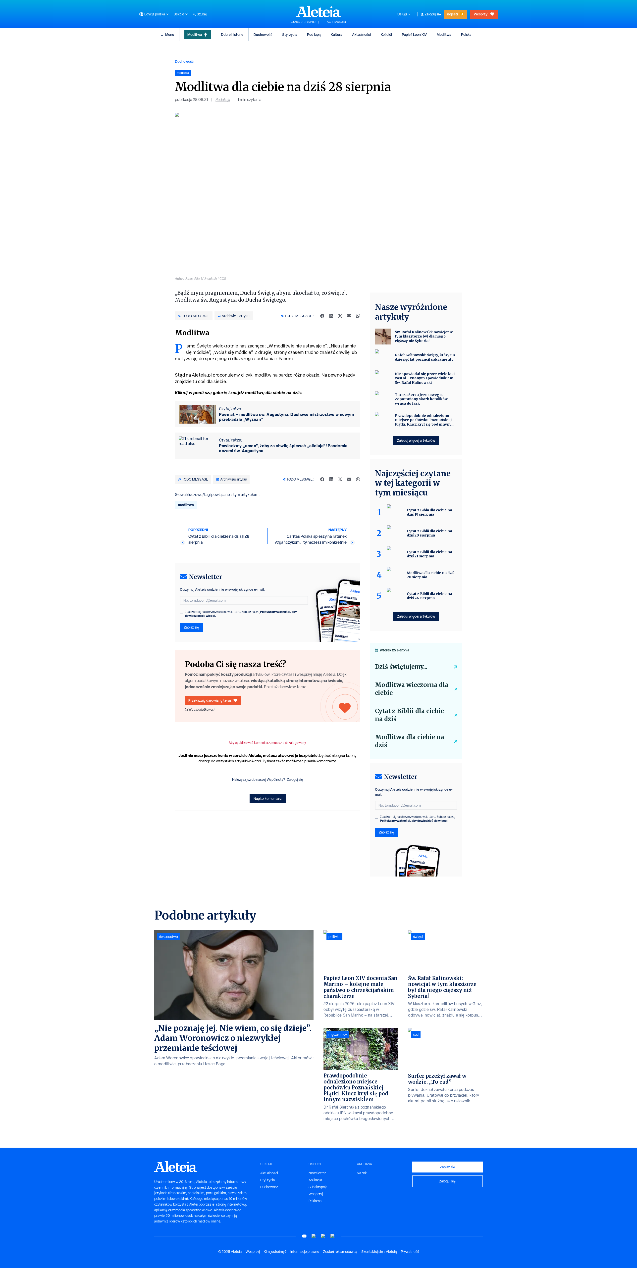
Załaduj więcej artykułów (416, 440)
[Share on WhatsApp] (358, 316)
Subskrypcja (318, 1187)
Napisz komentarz (268, 798)
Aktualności (361, 34)
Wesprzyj (481, 14)
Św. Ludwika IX (336, 22)
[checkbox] (181, 612)
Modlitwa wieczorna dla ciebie (411, 689)
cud (416, 1034)
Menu (169, 34)
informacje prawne (304, 1251)
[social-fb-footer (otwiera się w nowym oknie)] (314, 1236)
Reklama (315, 1201)
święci (418, 936)
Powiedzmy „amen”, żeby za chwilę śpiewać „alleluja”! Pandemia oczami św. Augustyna (283, 448)
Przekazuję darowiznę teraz (209, 700)
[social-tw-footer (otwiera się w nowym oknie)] (323, 1236)
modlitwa (186, 504)
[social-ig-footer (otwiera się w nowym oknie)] (332, 1236)
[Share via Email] (349, 316)
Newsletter (317, 1173)
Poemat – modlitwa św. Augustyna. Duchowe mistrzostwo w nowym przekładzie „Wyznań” (286, 417)
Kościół (386, 34)
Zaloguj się (433, 14)
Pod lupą (314, 34)
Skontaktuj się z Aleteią (379, 1251)
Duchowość (263, 34)
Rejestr (452, 14)
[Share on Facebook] (322, 316)
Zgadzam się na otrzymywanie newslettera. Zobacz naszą (241, 614)
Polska (466, 34)
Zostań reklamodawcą (340, 1251)
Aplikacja (315, 1180)
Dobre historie (232, 34)
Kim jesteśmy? (275, 1251)
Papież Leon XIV (414, 34)
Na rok (362, 1173)
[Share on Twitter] (340, 316)
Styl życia (289, 34)
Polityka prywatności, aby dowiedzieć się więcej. (414, 821)
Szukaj (202, 14)
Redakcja (222, 99)
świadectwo (168, 936)
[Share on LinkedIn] (331, 316)
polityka (334, 936)
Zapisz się (191, 627)
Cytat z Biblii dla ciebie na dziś (409, 715)
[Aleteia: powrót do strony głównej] (318, 11)
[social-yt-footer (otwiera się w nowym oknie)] (304, 1236)
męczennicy (337, 1034)
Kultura (336, 34)
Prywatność (410, 1251)
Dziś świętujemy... (401, 667)
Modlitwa (194, 34)
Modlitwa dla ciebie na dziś (409, 741)
